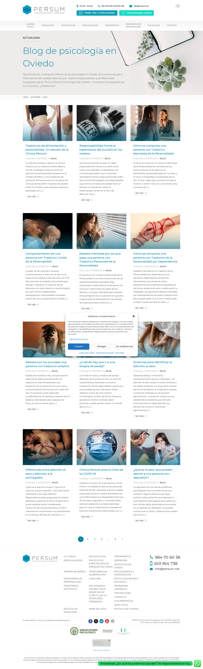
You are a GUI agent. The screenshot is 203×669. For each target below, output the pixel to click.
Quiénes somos (30, 25)
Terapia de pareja (75, 571)
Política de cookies (87, 353)
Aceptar (79, 346)
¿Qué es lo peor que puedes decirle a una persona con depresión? (152, 473)
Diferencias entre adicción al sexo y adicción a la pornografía (45, 473)
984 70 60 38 (107, 6)
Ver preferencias (124, 346)
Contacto (172, 25)
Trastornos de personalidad (133, 25)
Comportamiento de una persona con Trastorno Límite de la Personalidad (46, 257)
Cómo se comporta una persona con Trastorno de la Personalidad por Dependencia (155, 257)
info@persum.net (140, 6)
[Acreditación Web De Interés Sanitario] (101, 643)
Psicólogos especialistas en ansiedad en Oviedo (101, 563)
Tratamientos (112, 25)
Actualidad (154, 25)
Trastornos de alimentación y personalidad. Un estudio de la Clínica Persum (47, 149)
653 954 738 (119, 6)
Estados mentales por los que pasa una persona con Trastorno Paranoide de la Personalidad (100, 259)
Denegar (101, 346)
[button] (133, 316)
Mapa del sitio (97, 609)
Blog (54, 158)
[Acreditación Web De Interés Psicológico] (101, 631)
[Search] (177, 6)
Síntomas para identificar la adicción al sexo (152, 364)
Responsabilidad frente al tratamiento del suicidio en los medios (100, 149)
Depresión (120, 560)
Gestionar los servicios (78, 339)
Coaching (95, 578)
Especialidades (90, 25)
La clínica (70, 556)
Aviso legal (119, 353)
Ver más (32, 196)
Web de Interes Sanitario (102, 650)
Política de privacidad (105, 353)
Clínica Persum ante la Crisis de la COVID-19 (101, 471)
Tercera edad (122, 593)
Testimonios (48, 25)
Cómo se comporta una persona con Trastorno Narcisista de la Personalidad (153, 149)
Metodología (68, 25)
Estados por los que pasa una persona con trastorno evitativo (47, 364)
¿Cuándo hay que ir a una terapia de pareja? (97, 364)
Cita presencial (123, 601)
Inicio (25, 97)
